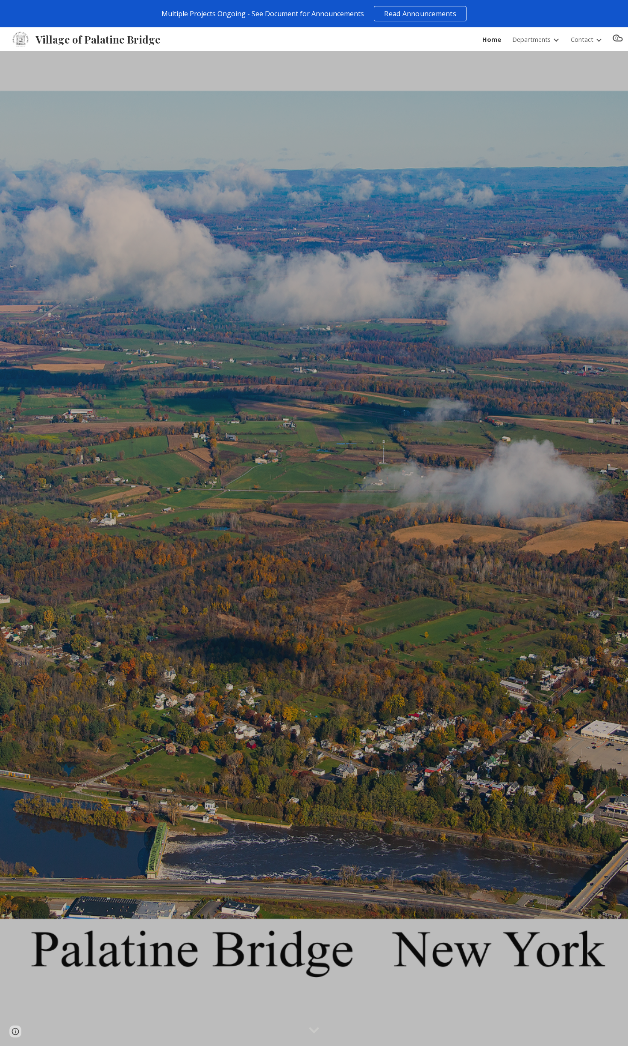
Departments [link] (531, 39)
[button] (617, 39)
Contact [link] (582, 39)
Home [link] (491, 39)
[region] (314, 13)
